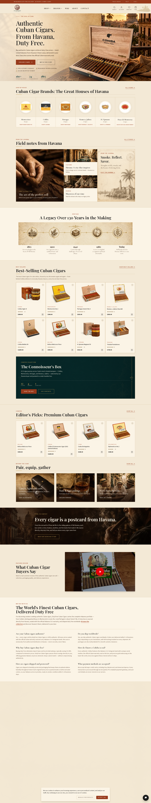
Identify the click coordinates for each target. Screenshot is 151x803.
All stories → (129, 139)
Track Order (116, 1)
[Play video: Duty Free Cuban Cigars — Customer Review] (100, 571)
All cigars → (130, 88)
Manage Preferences (85, 797)
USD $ (135, 1)
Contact (85, 8)
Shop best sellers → (127, 267)
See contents (46, 391)
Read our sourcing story (47, 536)
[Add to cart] (42, 314)
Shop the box (29, 391)
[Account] (121, 7)
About (75, 8)
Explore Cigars (24, 62)
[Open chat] (146, 798)
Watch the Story (46, 62)
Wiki (67, 8)
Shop (46, 8)
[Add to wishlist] (43, 285)
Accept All (102, 797)
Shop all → (131, 411)
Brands (57, 8)
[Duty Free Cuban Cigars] (17, 8)
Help (127, 1)
